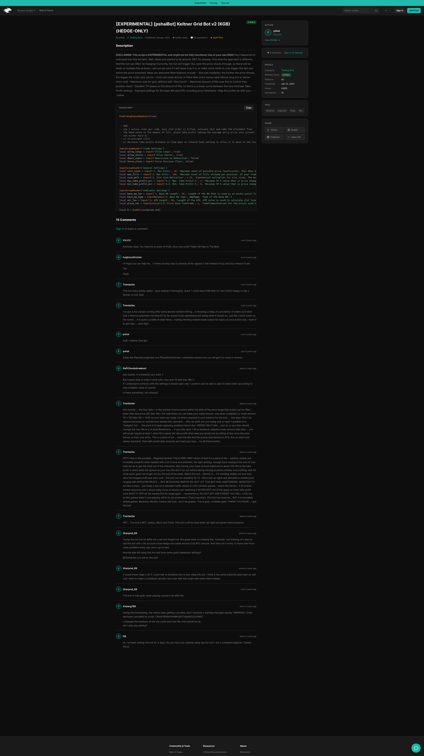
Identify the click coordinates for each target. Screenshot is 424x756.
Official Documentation (215, 752)
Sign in (120, 228)
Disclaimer (245, 752)
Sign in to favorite (293, 52)
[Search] (376, 10)
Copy (248, 107)
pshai (122, 37)
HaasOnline (200, 3)
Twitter (273, 130)
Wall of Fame (46, 10)
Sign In (399, 10)
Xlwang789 (129, 606)
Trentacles (129, 284)
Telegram (275, 137)
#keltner (270, 110)
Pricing (213, 3)
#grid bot (282, 110)
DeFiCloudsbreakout (134, 368)
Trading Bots (136, 37)
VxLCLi (127, 240)
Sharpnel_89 (130, 533)
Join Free (414, 10)
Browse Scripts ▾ (26, 10)
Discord (225, 3)
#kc (301, 110)
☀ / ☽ (388, 10)
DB (124, 636)
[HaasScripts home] (7, 10)
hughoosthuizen (132, 257)
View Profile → (272, 40)
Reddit (294, 130)
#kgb (292, 110)
